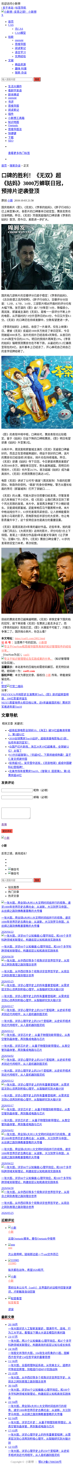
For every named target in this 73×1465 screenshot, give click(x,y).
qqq (10, 1247)
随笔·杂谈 (21, 72)
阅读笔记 (20, 48)
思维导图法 (15, 129)
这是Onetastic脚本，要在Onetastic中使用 (31, 1238)
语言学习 (20, 52)
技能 (11, 37)
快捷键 (12, 133)
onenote (19, 40)
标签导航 (20, 7)
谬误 (11, 1309)
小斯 (10, 200)
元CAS (19, 28)
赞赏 (4, 686)
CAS (11, 24)
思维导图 (20, 44)
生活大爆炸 (15, 86)
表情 (4, 824)
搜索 (37, 79)
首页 (11, 21)
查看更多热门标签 (19, 153)
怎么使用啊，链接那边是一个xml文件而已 (33, 1254)
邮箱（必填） (41, 797)
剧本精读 (13, 94)
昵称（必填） (41, 790)
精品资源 (20, 64)
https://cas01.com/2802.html (30, 638)
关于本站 (8, 7)
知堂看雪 (13, 1302)
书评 (11, 101)
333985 (12, 1263)
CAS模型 (20, 32)
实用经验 (20, 56)
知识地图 (13, 122)
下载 (11, 137)
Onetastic (13, 125)
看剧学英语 (15, 90)
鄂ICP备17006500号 (50, 1461)
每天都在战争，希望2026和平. (26, 1269)
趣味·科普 (21, 68)
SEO (10, 140)
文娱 (11, 60)
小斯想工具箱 (16, 118)
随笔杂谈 (15, 165)
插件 (11, 114)
